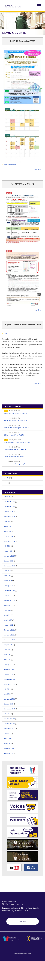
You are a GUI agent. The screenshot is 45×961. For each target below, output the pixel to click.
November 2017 (9, 724)
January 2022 (8, 625)
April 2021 (7, 659)
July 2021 (7, 650)
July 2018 (7, 714)
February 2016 (9, 748)
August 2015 (8, 753)
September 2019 (9, 684)
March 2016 (8, 743)
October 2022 (8, 595)
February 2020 (9, 669)
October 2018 (8, 704)
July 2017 (7, 733)
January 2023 (8, 586)
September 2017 (9, 729)
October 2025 (8, 512)
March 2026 (8, 497)
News (6, 483)
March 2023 (8, 581)
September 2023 (9, 566)
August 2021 (8, 645)
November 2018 (9, 699)
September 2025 (9, 516)
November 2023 (9, 556)
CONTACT (22, 921)
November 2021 (9, 635)
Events (6, 478)
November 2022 (9, 590)
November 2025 (9, 507)
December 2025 (9, 502)
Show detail (37, 169)
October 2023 (8, 561)
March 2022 (8, 620)
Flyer (6, 333)
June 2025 (7, 521)
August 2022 (8, 605)
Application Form (10, 165)
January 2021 (8, 664)
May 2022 (7, 615)
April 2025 (7, 531)
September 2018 (9, 709)
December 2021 (9, 630)
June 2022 (7, 610)
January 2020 (8, 674)
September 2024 (9, 541)
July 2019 (7, 689)
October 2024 (8, 536)
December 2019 (9, 679)
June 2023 (7, 571)
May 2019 (7, 694)
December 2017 (9, 719)
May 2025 (7, 526)
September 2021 (9, 640)
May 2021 (7, 655)
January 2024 (8, 551)
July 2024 (7, 546)
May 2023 (7, 576)
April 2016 (7, 738)
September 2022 (9, 600)
